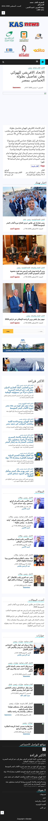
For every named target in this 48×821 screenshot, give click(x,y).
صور (44, 797)
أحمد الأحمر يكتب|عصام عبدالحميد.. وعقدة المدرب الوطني (20, 540)
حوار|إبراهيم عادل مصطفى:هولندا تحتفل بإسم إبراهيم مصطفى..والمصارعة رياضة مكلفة (20, 709)
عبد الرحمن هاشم (23, 566)
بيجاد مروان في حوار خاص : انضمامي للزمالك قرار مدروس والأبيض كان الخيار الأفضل (19, 647)
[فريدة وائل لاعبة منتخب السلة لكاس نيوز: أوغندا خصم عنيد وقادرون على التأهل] (39, 669)
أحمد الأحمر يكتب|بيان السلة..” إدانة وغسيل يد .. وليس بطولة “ (20, 521)
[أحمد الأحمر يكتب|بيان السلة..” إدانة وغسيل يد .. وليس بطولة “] (39, 522)
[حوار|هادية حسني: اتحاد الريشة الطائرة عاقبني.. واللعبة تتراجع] (39, 728)
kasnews (17, 88)
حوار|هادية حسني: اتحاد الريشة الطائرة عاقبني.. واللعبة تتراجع (18, 727)
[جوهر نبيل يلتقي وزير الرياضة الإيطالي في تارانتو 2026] (24, 298)
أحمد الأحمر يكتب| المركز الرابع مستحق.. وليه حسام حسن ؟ (21, 502)
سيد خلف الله (25, 695)
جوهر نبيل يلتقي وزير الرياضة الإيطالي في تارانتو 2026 (25, 319)
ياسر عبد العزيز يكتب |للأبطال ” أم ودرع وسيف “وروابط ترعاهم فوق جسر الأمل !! (20, 579)
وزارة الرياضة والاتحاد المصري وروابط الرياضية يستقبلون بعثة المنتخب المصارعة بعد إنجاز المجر (26, 783)
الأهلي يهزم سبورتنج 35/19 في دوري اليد (13, 172)
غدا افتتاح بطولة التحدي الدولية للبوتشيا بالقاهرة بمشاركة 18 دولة (25, 771)
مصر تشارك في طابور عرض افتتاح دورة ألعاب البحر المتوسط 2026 (25, 224)
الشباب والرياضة (35, 267)
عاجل (24, 219)
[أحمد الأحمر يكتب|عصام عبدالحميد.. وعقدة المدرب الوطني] (39, 541)
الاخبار (43, 68)
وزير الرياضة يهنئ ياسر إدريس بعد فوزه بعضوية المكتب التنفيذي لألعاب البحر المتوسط (27, 272)
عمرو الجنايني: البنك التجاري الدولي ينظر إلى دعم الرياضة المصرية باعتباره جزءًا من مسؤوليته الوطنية (24, 760)
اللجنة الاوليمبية (36, 219)
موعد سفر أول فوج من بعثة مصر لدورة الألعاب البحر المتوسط (25, 766)
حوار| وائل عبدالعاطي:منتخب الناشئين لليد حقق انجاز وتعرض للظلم (19, 688)
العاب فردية (35, 166)
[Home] (42, 62)
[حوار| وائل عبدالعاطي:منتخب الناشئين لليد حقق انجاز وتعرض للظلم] (39, 689)
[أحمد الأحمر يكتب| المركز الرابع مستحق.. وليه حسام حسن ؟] (39, 503)
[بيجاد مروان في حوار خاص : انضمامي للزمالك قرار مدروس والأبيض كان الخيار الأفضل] (39, 648)
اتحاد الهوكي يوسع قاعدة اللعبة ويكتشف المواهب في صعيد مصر (25, 777)
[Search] (3, 62)
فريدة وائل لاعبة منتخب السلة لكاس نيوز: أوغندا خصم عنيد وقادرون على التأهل (19, 668)
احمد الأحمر (26, 508)
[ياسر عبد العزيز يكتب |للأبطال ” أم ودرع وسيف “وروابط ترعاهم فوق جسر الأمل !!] (39, 580)
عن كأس (43, 808)
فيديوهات (43, 794)
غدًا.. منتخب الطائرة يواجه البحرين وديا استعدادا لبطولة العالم (19, 559)
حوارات (20, 641)
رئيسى (30, 68)
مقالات (20, 497)
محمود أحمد (15, 229)
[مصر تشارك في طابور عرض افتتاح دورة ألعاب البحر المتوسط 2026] (24, 201)
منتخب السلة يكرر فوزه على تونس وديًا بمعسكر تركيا (25, 619)
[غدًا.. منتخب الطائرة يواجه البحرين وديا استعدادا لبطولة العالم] (39, 560)
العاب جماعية (36, 68)
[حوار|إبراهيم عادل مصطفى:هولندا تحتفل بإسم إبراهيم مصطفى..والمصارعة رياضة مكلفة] (39, 709)
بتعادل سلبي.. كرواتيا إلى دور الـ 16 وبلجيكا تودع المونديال (35, 172)
